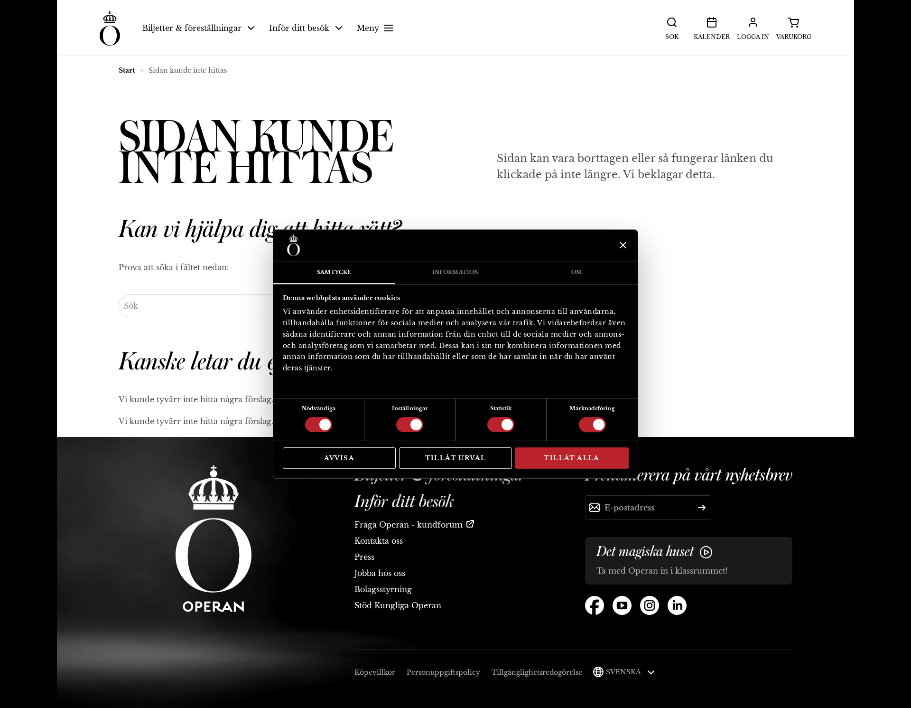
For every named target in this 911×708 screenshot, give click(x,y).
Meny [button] (368, 28)
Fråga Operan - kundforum (408, 524)
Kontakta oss (378, 541)
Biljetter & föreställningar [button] (192, 28)
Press (364, 557)
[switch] (409, 424)
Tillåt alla (571, 458)
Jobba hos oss (379, 573)
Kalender (712, 36)
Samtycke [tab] (334, 272)
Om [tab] (576, 272)
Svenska (624, 672)
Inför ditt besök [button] (299, 28)
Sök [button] (672, 36)
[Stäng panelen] (622, 245)
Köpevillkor (374, 672)
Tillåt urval (455, 458)
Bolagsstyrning (383, 589)
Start (127, 70)
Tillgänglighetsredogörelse (537, 672)
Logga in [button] (753, 36)
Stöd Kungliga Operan (397, 605)
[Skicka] (701, 507)
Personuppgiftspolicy (443, 672)
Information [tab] (455, 272)
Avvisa (339, 458)
